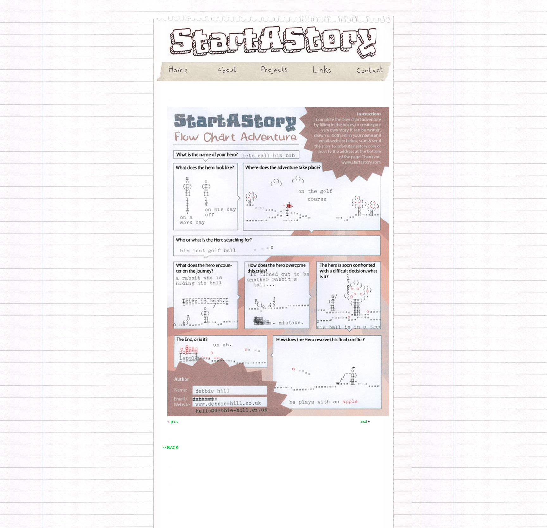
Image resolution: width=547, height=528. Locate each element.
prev (174, 421)
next (364, 421)
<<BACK (171, 447)
